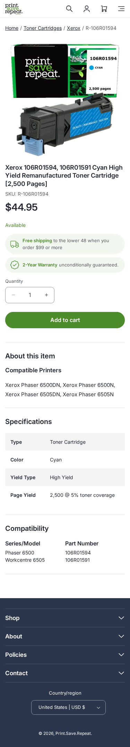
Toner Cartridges (43, 28)
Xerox (73, 28)
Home (11, 28)
